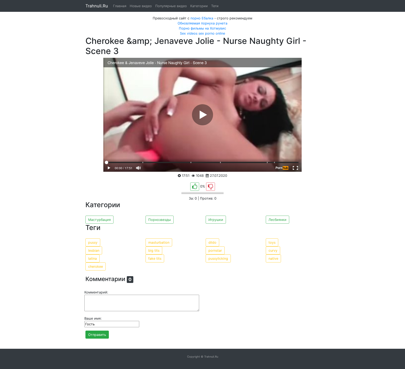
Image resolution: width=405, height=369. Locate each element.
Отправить (97, 335)
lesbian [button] (93, 250)
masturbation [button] (158, 242)
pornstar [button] (215, 250)
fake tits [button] (154, 258)
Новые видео (141, 6)
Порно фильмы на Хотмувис (202, 28)
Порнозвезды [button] (159, 220)
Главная (119, 6)
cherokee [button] (95, 266)
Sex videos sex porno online (202, 33)
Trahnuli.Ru (96, 5)
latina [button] (92, 258)
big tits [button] (153, 250)
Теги (215, 6)
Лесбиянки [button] (277, 220)
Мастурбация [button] (99, 220)
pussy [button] (92, 242)
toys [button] (272, 242)
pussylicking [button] (218, 258)
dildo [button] (212, 242)
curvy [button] (273, 250)
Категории (199, 6)
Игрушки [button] (215, 220)
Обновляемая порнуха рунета (202, 23)
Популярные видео (171, 6)
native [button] (273, 258)
